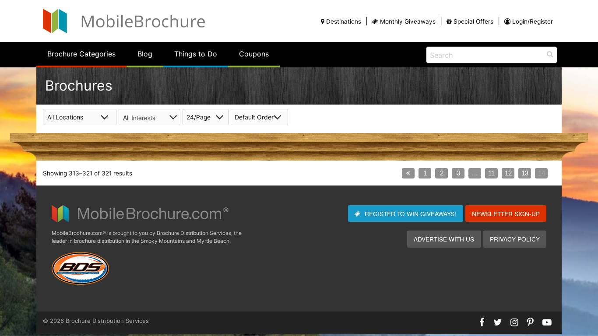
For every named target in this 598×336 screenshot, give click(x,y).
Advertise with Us (444, 238)
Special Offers (473, 21)
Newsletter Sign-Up (506, 213)
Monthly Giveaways (408, 21)
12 (508, 173)
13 (524, 173)
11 (491, 173)
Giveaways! (410, 213)
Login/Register (532, 21)
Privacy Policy (515, 238)
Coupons (254, 53)
